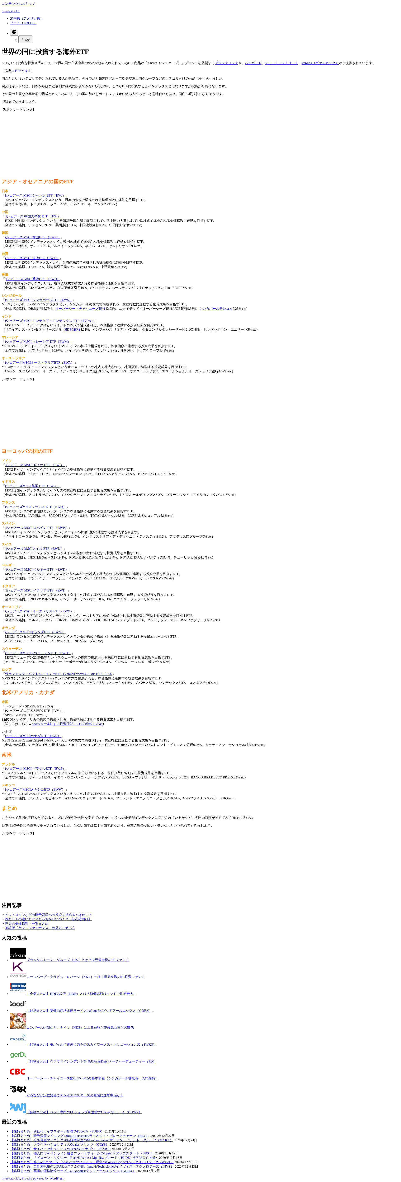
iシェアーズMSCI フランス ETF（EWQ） (35, 507)
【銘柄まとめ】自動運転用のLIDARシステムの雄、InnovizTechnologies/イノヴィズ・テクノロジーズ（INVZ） (92, 1166)
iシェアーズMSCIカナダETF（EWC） (33, 736)
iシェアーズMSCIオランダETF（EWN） (35, 632)
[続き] (14, 32)
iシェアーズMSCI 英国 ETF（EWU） (32, 486)
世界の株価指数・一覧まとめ (26, 923)
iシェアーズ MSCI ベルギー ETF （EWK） (37, 569)
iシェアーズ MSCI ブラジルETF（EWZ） (35, 768)
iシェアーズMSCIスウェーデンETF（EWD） (38, 653)
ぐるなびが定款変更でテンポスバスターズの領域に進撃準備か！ (75, 1095)
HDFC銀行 (72, 329)
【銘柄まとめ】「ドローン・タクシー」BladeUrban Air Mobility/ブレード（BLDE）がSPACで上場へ (84, 1157)
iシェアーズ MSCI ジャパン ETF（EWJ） (35, 195)
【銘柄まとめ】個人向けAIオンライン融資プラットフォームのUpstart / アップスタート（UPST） (82, 1153)
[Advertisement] (127, 141)
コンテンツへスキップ (18, 3)
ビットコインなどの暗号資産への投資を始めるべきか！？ (48, 915)
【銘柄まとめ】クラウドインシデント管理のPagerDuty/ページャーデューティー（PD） (91, 1061)
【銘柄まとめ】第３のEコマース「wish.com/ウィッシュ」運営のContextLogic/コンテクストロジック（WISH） (92, 1162)
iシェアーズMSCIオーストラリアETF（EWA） (39, 362)
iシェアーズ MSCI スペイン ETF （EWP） (37, 527)
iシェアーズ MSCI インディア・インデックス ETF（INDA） (50, 320)
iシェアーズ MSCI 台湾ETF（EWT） (32, 258)
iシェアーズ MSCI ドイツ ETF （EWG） (35, 465)
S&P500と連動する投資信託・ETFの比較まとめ (67, 724)
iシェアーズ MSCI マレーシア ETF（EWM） (38, 341)
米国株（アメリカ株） (26, 18)
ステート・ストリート (281, 63)
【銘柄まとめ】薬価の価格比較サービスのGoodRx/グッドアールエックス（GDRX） (89, 1010)
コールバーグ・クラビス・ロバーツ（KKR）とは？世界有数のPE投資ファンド (86, 977)
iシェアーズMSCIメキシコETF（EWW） (35, 789)
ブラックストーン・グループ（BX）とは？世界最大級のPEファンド (78, 960)
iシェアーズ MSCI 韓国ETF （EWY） (32, 237)
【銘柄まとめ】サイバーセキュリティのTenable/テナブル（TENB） (60, 1149)
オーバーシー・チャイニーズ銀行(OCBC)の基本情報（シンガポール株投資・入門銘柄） (92, 1078)
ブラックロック (226, 63)
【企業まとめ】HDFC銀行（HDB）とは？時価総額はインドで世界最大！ (82, 993)
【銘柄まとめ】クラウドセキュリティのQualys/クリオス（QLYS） (59, 1144)
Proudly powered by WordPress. (43, 1178)
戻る (27, 40)
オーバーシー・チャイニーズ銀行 (80, 308)
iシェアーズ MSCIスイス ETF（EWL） (34, 548)
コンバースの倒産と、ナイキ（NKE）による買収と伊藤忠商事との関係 (80, 1027)
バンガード (253, 63)
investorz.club (11, 11)
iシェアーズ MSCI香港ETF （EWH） (33, 279)
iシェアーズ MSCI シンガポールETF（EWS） (38, 300)
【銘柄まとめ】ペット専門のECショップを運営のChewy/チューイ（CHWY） (84, 1112)
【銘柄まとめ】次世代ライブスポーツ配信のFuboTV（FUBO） (57, 1131)
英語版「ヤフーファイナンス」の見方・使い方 (40, 928)
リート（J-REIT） (23, 23)
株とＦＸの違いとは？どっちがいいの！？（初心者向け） (48, 919)
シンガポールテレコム (216, 308)
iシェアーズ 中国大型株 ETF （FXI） (33, 216)
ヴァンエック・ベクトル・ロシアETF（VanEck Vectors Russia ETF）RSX (58, 674)
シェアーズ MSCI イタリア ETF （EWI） (37, 590)
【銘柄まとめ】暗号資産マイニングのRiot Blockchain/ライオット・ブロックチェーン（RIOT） (80, 1136)
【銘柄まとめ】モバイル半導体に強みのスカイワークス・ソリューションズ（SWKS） (91, 1044)
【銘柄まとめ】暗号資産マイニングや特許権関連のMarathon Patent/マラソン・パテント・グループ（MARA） (91, 1140)
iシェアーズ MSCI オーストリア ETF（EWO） (39, 611)
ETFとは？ (23, 70)
